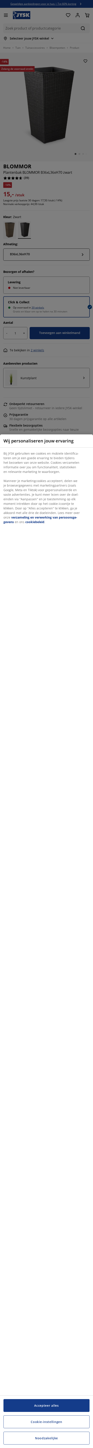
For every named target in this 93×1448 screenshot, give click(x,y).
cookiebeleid (34, 522)
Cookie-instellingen (46, 1422)
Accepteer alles (46, 1405)
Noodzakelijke (46, 1438)
